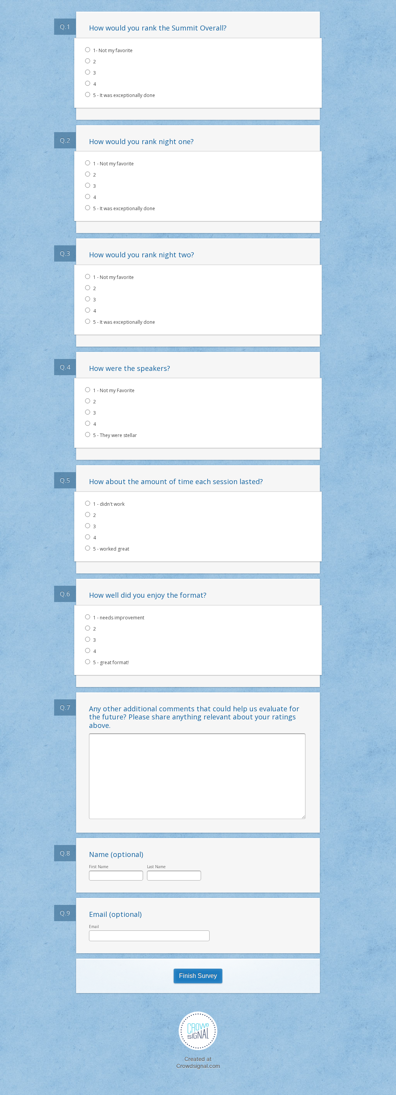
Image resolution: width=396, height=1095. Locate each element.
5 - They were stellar (115, 435)
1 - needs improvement (118, 617)
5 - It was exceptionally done (124, 95)
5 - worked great (111, 549)
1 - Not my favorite (113, 163)
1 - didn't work (109, 504)
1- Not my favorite (113, 50)
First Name (98, 866)
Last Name (156, 866)
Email (94, 926)
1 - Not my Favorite (114, 390)
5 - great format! (111, 662)
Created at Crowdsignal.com (198, 1062)
